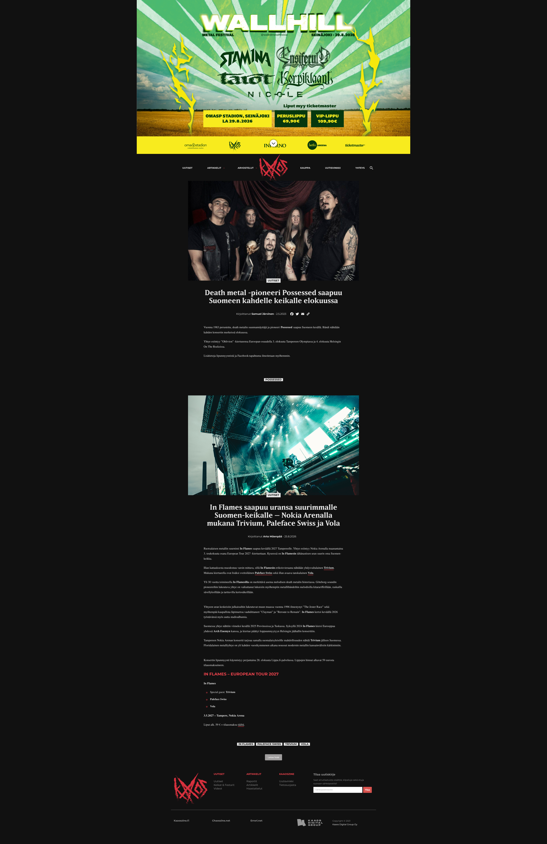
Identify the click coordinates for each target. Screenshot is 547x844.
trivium (291, 744)
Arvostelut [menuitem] (246, 168)
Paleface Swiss (263, 573)
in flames (245, 744)
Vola (310, 573)
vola (305, 744)
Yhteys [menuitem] (360, 168)
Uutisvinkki (286, 781)
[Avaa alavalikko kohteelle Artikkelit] (224, 168)
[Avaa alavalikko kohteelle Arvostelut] (256, 168)
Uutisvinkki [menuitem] (333, 168)
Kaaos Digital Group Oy (344, 824)
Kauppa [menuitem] (305, 168)
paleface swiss (269, 744)
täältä (241, 724)
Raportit (251, 781)
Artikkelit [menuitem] (214, 168)
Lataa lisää (273, 757)
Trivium (329, 568)
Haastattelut (254, 788)
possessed (273, 379)
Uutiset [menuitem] (187, 168)
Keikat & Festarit (224, 785)
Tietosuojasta (287, 785)
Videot (218, 788)
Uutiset (273, 280)
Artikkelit (252, 785)
